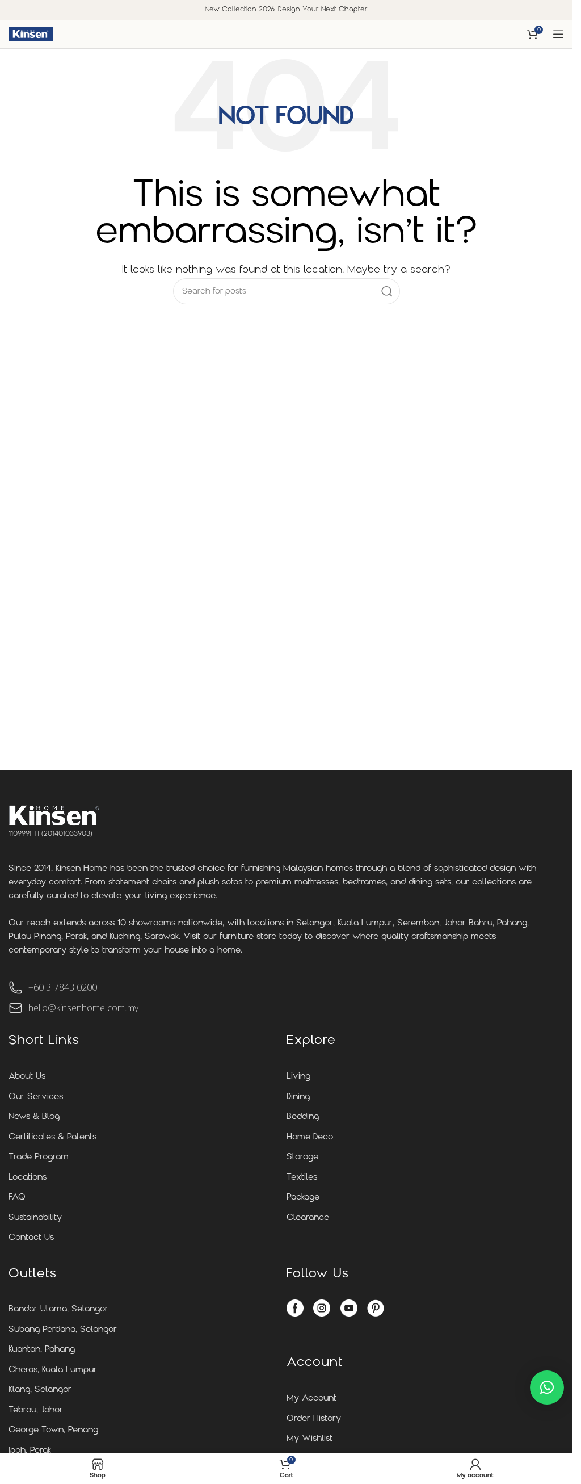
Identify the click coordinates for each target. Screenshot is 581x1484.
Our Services (36, 1097)
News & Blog (34, 1117)
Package (303, 1197)
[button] (547, 1387)
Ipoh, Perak (30, 1451)
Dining (298, 1097)
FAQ (17, 1197)
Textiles (302, 1177)
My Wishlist (309, 1439)
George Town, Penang (53, 1430)
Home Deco (310, 1137)
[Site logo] (31, 34)
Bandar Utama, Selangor (58, 1309)
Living (298, 1076)
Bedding (303, 1117)
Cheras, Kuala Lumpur (53, 1370)
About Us (27, 1076)
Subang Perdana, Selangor (63, 1330)
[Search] (387, 291)
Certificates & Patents (52, 1137)
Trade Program (39, 1157)
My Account (311, 1398)
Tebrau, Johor (36, 1410)
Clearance (308, 1218)
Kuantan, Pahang (42, 1349)
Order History (314, 1419)
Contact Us (31, 1238)
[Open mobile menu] (558, 34)
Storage (302, 1157)
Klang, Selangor (40, 1390)
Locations (28, 1177)
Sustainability (35, 1218)
